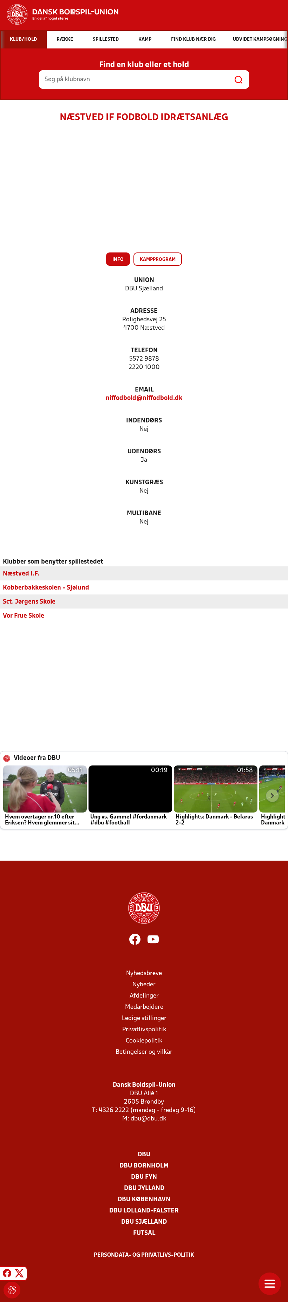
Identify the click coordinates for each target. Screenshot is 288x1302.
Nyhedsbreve (144, 973)
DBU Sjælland (144, 1222)
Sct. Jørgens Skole (29, 602)
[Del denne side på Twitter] (19, 1274)
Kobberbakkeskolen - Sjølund (46, 588)
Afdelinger (144, 996)
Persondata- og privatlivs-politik (144, 1255)
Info (118, 259)
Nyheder (144, 985)
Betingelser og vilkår (144, 1052)
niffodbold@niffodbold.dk (144, 398)
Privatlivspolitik (144, 1030)
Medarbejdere (144, 1007)
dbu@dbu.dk (148, 1119)
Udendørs (144, 452)
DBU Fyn (144, 1177)
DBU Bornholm (144, 1166)
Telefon (144, 351)
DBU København (144, 1200)
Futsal (144, 1233)
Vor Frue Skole (23, 616)
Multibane (144, 514)
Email (144, 390)
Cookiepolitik (144, 1041)
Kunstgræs (144, 483)
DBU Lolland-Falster (144, 1211)
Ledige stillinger (144, 1018)
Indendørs (144, 421)
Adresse (144, 311)
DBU (144, 1155)
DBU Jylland (144, 1188)
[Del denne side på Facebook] (7, 1274)
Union (144, 280)
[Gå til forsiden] (59, 14)
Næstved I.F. (21, 574)
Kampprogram (158, 259)
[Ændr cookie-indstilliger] (12, 1290)
